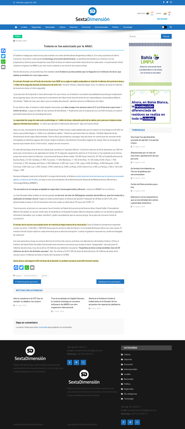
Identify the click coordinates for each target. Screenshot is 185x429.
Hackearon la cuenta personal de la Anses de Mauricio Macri (111, 282)
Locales (24, 27)
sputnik (44, 276)
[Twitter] (3, 56)
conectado (42, 327)
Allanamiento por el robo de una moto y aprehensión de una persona (144, 156)
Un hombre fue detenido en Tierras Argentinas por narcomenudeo (143, 171)
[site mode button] (164, 27)
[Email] (3, 67)
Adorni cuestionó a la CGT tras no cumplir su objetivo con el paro (28, 300)
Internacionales (101, 27)
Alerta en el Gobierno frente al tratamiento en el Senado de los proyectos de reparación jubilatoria (104, 301)
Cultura (62, 27)
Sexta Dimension (30, 276)
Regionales (36, 27)
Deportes (74, 27)
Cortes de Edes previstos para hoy (144, 185)
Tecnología (127, 27)
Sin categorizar (130, 394)
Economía (86, 27)
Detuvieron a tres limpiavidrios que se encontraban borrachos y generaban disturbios (144, 200)
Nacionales (50, 27)
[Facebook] (3, 50)
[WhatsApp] (3, 61)
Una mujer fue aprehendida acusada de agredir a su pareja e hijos (144, 140)
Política (115, 27)
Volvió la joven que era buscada (29, 282)
